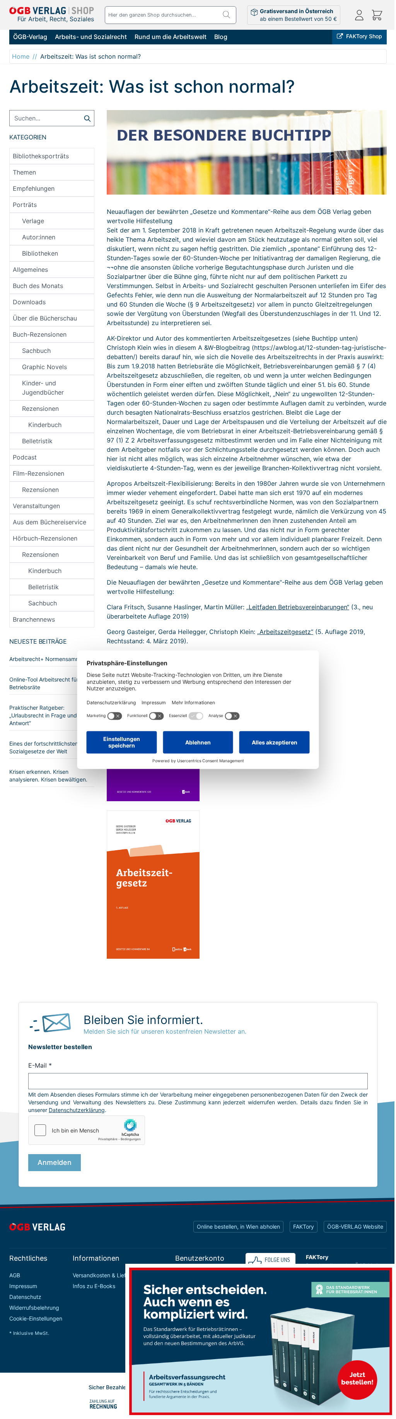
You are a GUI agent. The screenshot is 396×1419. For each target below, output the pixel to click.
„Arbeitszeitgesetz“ (285, 632)
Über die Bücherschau (45, 318)
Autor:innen (38, 237)
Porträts (25, 205)
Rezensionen (40, 408)
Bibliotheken (40, 253)
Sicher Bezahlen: (110, 1387)
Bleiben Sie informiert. (143, 1020)
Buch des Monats (38, 286)
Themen (24, 172)
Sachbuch (36, 350)
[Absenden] (87, 117)
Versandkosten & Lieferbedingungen (119, 1275)
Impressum (23, 1286)
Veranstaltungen (36, 506)
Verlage (33, 221)
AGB (14, 1275)
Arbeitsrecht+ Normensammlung (50, 659)
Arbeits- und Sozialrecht (91, 37)
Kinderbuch (44, 425)
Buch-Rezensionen (40, 334)
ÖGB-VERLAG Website (355, 1226)
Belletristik (37, 441)
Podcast (25, 457)
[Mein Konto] (359, 15)
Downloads (29, 302)
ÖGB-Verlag (30, 37)
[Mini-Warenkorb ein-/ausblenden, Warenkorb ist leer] (377, 15)
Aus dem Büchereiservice (49, 522)
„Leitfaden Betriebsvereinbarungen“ (297, 607)
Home (20, 56)
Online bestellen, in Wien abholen (238, 1226)
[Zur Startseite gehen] (51, 10)
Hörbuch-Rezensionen (45, 538)
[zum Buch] (247, 884)
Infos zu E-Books (94, 1286)
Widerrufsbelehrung (34, 1307)
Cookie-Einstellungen (35, 1318)
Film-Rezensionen (38, 473)
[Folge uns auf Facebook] (270, 1263)
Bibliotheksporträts (41, 156)
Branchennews (34, 619)
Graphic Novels (44, 367)
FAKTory (303, 1226)
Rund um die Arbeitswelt (171, 37)
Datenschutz (25, 1297)
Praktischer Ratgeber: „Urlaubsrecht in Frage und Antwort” (43, 715)
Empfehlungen (34, 188)
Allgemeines (30, 269)
